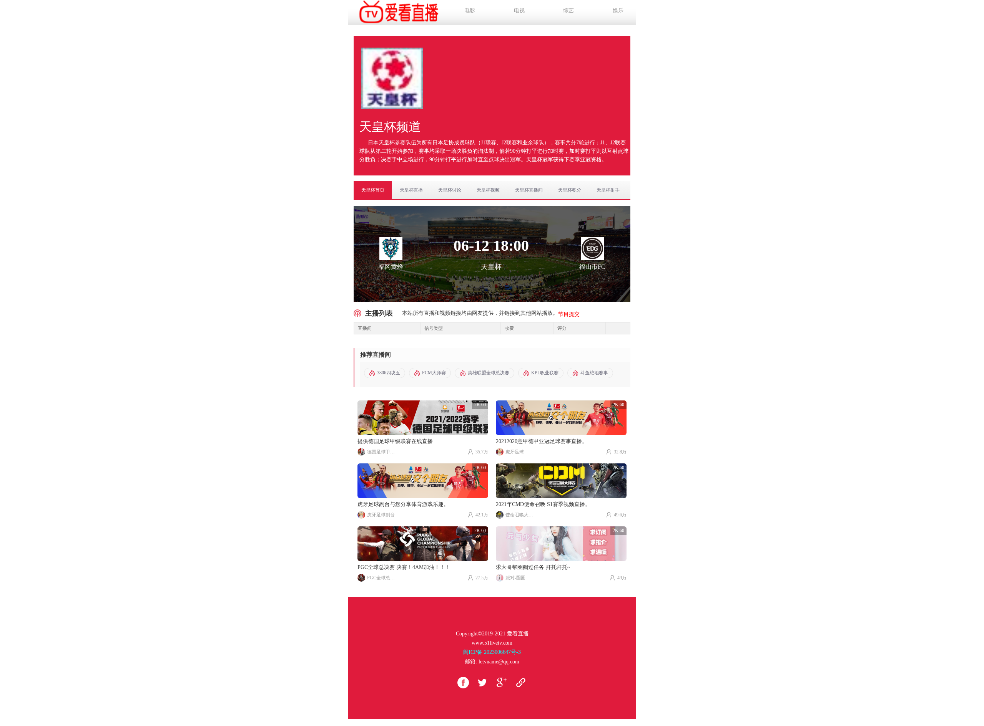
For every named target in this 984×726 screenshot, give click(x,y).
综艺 (568, 10)
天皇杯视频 (488, 190)
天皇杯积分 (569, 190)
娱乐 (618, 10)
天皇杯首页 (372, 190)
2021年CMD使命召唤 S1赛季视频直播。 (543, 504)
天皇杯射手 (608, 190)
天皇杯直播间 (529, 190)
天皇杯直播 (411, 190)
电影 (469, 10)
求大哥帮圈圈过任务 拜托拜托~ (533, 567)
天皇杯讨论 (449, 190)
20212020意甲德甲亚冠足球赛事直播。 (541, 441)
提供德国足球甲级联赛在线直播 (395, 441)
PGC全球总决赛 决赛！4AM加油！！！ (403, 567)
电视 (519, 10)
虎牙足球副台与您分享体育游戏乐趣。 (403, 504)
